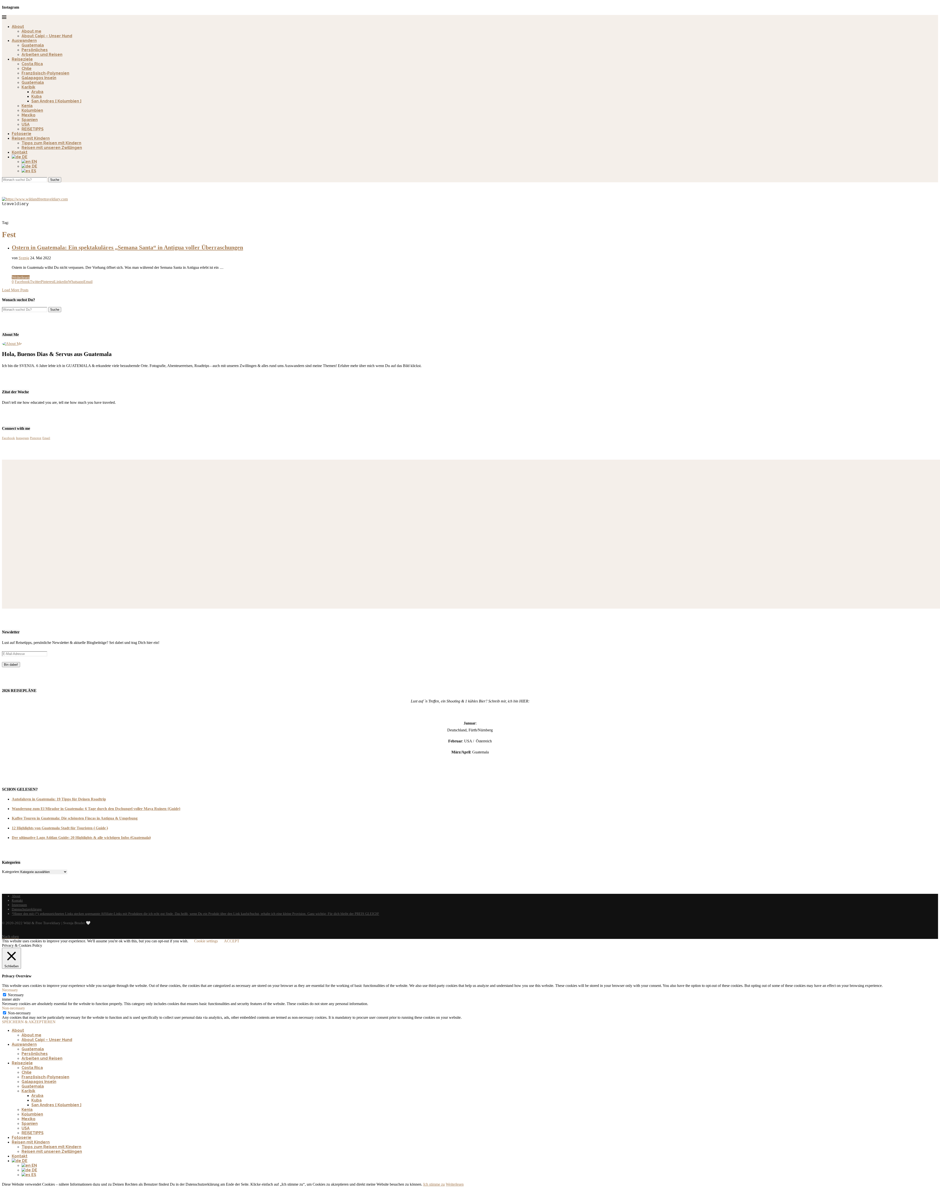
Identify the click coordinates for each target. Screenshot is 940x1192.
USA (26, 124)
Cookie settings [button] (206, 941)
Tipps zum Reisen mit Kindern (51, 143)
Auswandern (24, 40)
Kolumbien (32, 110)
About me (31, 31)
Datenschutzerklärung (27, 909)
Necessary (16, 995)
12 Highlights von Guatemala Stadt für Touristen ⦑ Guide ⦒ (60, 828)
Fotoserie (21, 133)
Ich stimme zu (434, 1184)
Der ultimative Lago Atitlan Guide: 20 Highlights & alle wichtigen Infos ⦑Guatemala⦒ (81, 838)
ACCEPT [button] (231, 941)
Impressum (19, 905)
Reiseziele (22, 59)
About (18, 26)
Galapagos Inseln (39, 77)
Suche (54, 180)
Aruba (37, 91)
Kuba (36, 96)
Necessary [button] (10, 990)
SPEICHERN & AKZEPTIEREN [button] (29, 1022)
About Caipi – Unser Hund (47, 36)
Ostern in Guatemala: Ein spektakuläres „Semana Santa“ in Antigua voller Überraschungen (127, 247)
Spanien (30, 119)
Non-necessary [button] (13, 1008)
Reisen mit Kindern (31, 138)
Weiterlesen (21, 277)
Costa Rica (32, 63)
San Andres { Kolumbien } (56, 101)
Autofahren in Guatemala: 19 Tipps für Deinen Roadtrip (59, 799)
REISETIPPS (33, 129)
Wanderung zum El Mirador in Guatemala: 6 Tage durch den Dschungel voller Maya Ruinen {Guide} (96, 809)
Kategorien (10, 872)
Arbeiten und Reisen (42, 54)
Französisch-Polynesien (45, 73)
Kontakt (19, 152)
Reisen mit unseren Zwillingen (52, 147)
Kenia (27, 105)
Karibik (28, 87)
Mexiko (28, 115)
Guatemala (33, 45)
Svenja (24, 258)
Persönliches (35, 50)
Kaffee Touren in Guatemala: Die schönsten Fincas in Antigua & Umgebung (75, 818)
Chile (27, 68)
